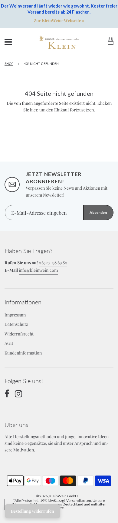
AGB (9, 343)
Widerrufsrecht (19, 334)
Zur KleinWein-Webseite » (59, 20)
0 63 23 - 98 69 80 (53, 262)
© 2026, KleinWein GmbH (57, 496)
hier (33, 110)
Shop (9, 64)
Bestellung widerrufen (32, 511)
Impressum (15, 315)
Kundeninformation (23, 353)
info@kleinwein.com (38, 270)
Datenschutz (16, 324)
